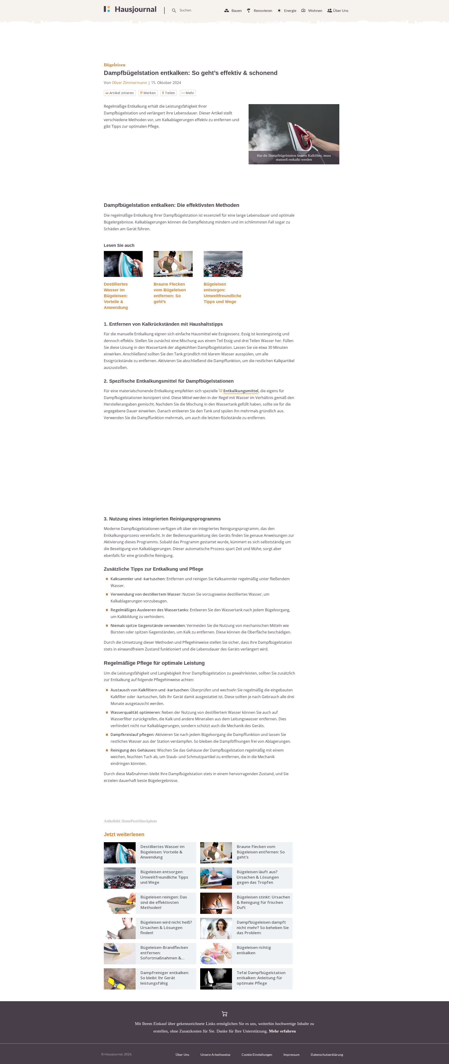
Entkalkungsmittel (240, 390)
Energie (290, 10)
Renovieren (263, 10)
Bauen (237, 10)
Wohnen (315, 10)
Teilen (170, 93)
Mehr (190, 93)
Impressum (291, 1055)
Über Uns (340, 10)
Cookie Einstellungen (257, 1055)
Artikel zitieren (121, 93)
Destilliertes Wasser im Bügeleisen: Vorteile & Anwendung (116, 296)
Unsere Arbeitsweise (215, 1055)
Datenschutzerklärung (327, 1055)
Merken (150, 93)
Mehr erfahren (282, 1031)
